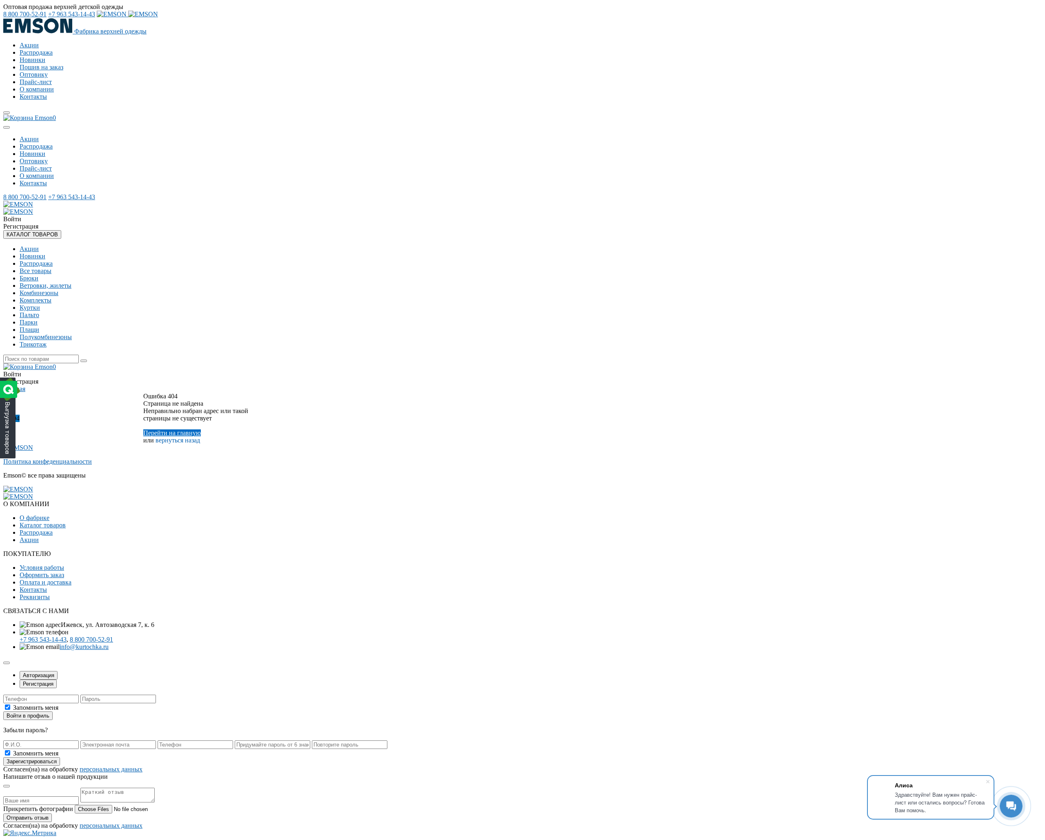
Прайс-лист (36, 81)
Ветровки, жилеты (45, 285)
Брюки (29, 278)
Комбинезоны (39, 292)
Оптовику (34, 74)
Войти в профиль (28, 716)
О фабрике (34, 517)
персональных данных (111, 769)
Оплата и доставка (45, 582)
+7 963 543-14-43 (71, 14)
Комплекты (35, 300)
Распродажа (36, 52)
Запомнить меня (35, 707)
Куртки (30, 307)
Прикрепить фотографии (38, 808)
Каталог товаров (43, 525)
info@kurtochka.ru (84, 646)
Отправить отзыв (28, 818)
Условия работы (42, 567)
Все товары (35, 270)
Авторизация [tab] (38, 675)
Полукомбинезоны (46, 336)
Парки (29, 322)
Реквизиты (35, 596)
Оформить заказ (42, 574)
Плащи (29, 329)
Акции (29, 45)
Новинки (32, 59)
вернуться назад (178, 440)
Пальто (29, 314)
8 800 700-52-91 (25, 14)
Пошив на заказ (41, 67)
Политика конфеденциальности (47, 461)
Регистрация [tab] (38, 684)
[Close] (6, 127)
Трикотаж (33, 344)
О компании (37, 89)
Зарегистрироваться (32, 761)
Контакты (33, 96)
